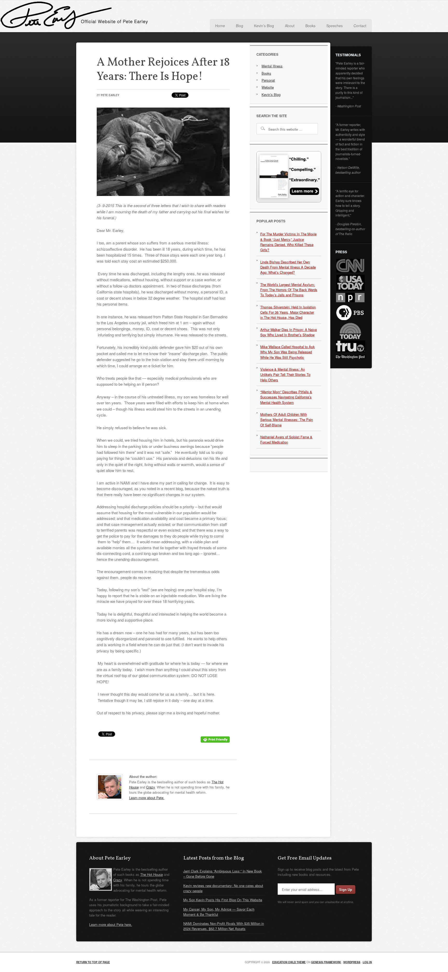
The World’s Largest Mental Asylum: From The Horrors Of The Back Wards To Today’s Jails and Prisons (288, 290)
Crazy (150, 787)
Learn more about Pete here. (110, 924)
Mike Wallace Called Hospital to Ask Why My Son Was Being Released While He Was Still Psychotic (287, 352)
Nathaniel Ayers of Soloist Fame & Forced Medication (286, 439)
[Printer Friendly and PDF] (215, 741)
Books (266, 73)
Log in (367, 962)
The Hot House (151, 874)
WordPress (351, 962)
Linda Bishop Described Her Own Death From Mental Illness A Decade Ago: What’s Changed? (288, 267)
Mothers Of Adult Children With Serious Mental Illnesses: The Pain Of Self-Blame (286, 419)
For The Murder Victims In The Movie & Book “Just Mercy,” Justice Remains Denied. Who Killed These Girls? (288, 241)
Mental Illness (272, 66)
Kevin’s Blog (271, 94)
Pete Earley (128, 16)
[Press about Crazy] (288, 201)
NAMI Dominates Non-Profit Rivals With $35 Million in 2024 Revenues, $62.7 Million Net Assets (223, 926)
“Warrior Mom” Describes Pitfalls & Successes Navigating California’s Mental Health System (286, 397)
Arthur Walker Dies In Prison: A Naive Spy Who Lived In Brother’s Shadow (288, 332)
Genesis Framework (326, 962)
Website (268, 87)
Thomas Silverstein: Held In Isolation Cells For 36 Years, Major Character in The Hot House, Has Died (288, 312)
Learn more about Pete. (146, 797)
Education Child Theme (289, 962)
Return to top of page (93, 962)
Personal (268, 80)
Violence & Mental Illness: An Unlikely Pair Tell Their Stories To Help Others (285, 374)
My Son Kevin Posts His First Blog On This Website (222, 899)
